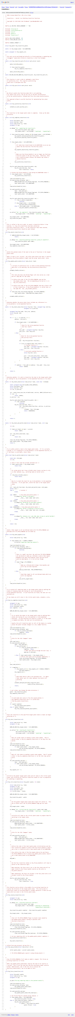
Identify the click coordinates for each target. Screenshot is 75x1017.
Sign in (72, 2)
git (16, 7)
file (31, 12)
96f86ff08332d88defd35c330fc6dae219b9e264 (43, 7)
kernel (12, 7)
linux (3, 7)
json (72, 1014)
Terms (16, 1014)
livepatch (68, 7)
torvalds (21, 7)
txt (69, 1014)
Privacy (13, 1014)
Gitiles (8, 1014)
